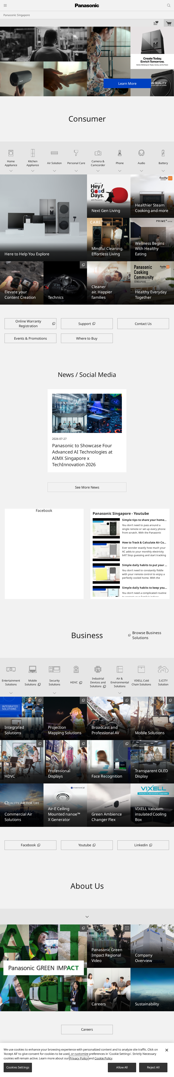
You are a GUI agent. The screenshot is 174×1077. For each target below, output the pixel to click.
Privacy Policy (79, 1058)
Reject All (153, 1067)
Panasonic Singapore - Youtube (121, 513)
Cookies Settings (17, 1067)
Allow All (122, 1067)
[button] (11, 157)
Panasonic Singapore (16, 15)
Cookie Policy (103, 1058)
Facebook (44, 510)
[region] (87, 1060)
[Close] (167, 1050)
